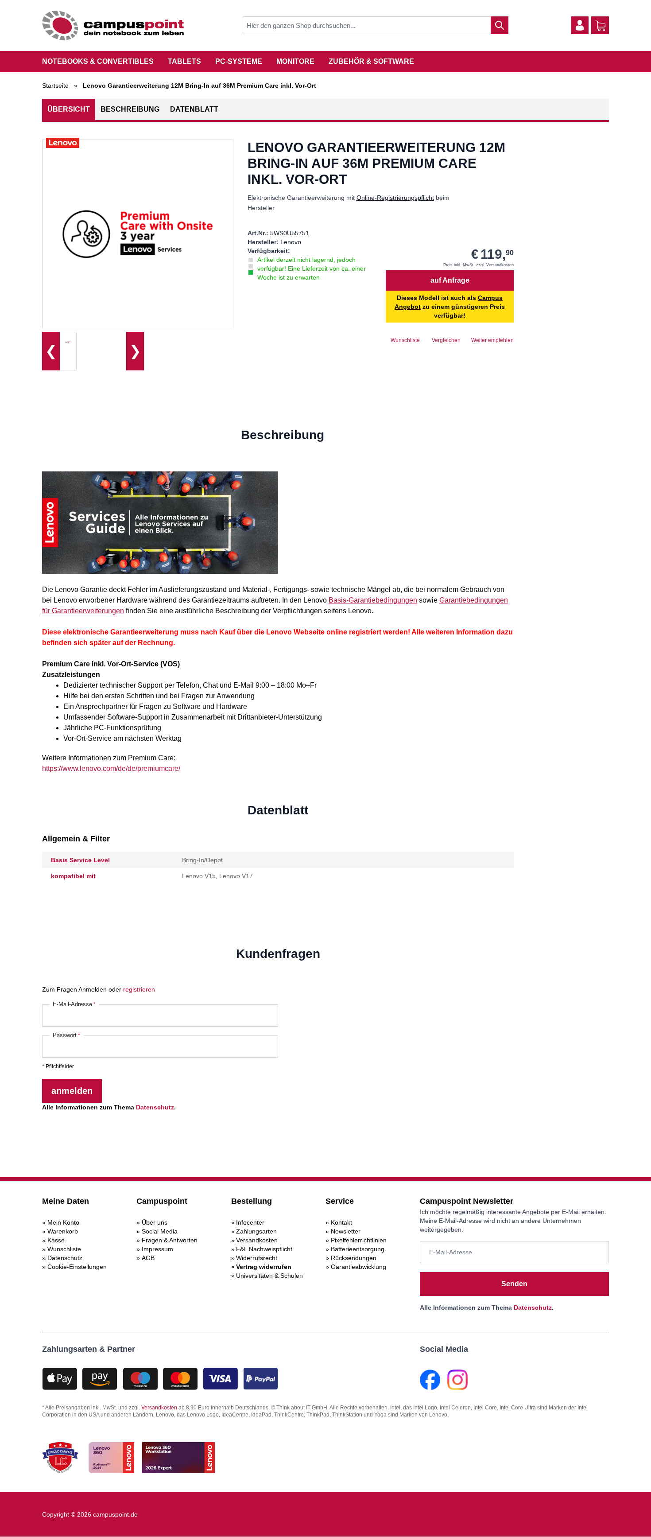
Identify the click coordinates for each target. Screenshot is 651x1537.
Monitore (295, 61)
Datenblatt (194, 109)
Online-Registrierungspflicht (395, 197)
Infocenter (250, 1222)
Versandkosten (257, 1240)
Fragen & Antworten (170, 1240)
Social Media (160, 1231)
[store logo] (113, 25)
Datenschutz (155, 1107)
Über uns (154, 1222)
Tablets (184, 61)
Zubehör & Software (371, 61)
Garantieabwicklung (358, 1266)
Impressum (157, 1249)
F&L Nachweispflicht (264, 1249)
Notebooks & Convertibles (98, 61)
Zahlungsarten (256, 1231)
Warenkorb (62, 1231)
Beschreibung (130, 109)
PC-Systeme (238, 61)
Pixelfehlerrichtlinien (359, 1240)
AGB (148, 1257)
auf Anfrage (449, 280)
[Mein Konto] (580, 25)
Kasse (56, 1240)
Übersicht (68, 109)
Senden (514, 1284)
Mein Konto (63, 1222)
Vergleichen (446, 340)
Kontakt (341, 1222)
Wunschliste (64, 1249)
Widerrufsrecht (256, 1257)
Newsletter (345, 1231)
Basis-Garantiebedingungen (373, 600)
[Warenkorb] (600, 25)
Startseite (55, 85)
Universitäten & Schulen (269, 1275)
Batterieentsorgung (357, 1249)
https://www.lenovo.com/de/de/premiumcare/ (111, 768)
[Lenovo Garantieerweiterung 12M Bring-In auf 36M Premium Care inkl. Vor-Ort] (68, 342)
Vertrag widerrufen (263, 1266)
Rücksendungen (353, 1257)
